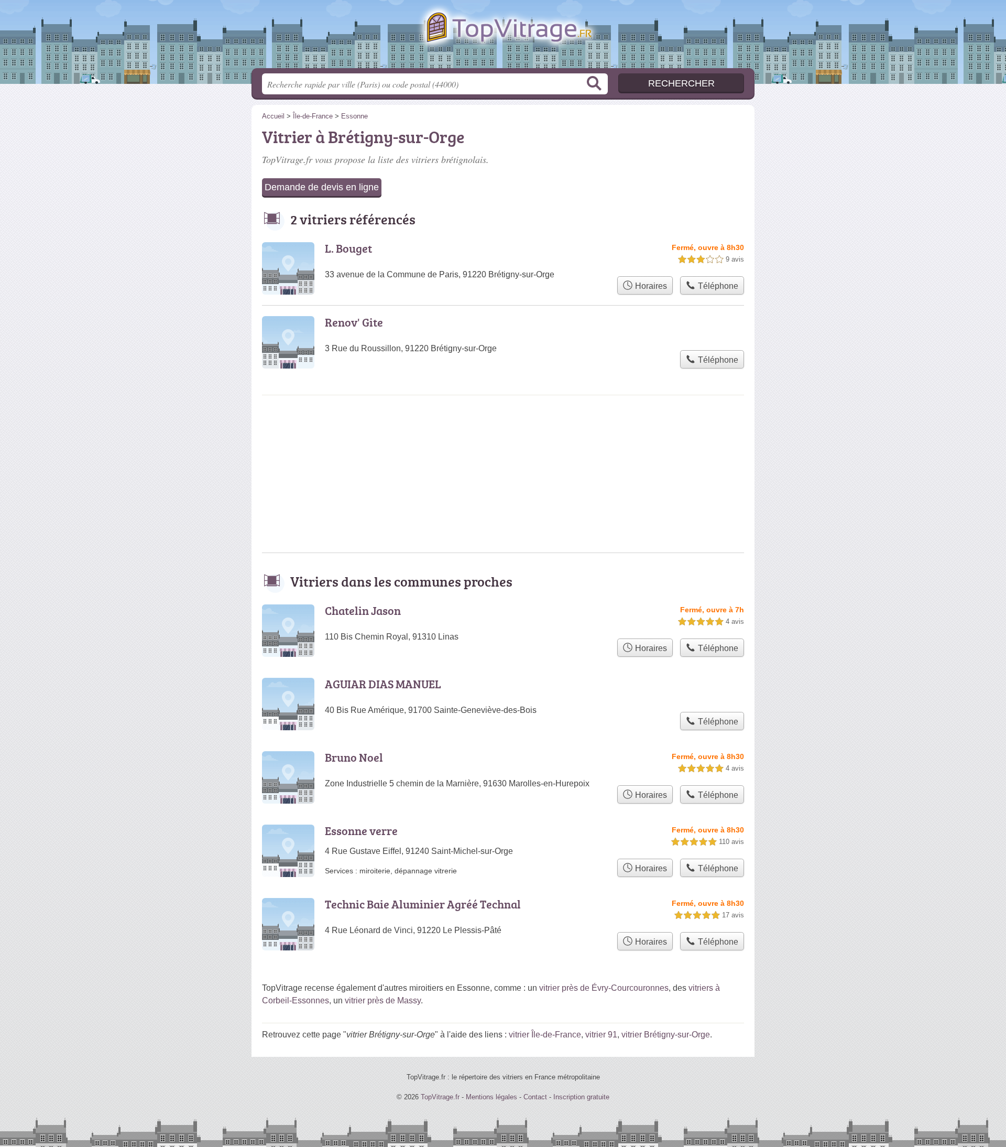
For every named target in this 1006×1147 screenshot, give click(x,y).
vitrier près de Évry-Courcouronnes (604, 987)
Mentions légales (491, 1097)
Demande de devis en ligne (322, 187)
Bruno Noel (354, 757)
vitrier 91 (601, 1034)
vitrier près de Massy (383, 1000)
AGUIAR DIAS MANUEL (383, 684)
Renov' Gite (354, 322)
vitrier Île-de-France (545, 1034)
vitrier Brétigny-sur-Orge (665, 1034)
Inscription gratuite (581, 1097)
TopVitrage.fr (503, 37)
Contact (535, 1097)
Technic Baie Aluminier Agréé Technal (423, 904)
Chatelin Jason (363, 610)
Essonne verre (361, 831)
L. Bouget (348, 248)
